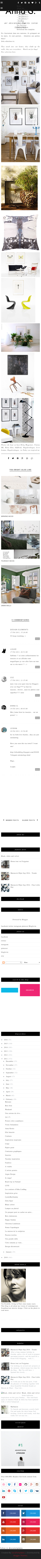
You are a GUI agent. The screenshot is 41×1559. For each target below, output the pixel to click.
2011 (6, 1059)
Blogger (25, 919)
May (8, 1088)
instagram (4, 944)
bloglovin (4, 952)
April (8, 1092)
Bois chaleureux (11, 1216)
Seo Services (21, 25)
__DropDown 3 (22, 19)
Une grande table (11, 1239)
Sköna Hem (9, 447)
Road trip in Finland (12, 1182)
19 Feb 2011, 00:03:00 (19, 708)
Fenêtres (8, 1163)
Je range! (8, 1178)
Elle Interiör (10, 1132)
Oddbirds (18, 447)
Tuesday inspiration (12, 1159)
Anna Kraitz (9, 1128)
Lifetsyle (25, 1316)
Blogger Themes (21, 1555)
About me (20, 8)
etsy (2, 956)
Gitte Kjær (9, 1201)
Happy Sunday (10, 1220)
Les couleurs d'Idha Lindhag (15, 1189)
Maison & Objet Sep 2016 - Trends (24, 873)
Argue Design (10, 1174)
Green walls (6, 606)
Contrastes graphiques (13, 1151)
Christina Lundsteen (12, 1223)
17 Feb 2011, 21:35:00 (19, 680)
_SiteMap (20, 21)
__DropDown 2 (22, 17)
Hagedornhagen (29, 447)
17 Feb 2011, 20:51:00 (19, 652)
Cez (12, 677)
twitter (3, 941)
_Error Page (21, 23)
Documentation (22, 27)
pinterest (4, 948)
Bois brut (8, 1106)
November (10, 1065)
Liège (7, 1144)
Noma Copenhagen (12, 1227)
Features (13, 1316)
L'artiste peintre (11, 1170)
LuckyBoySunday (11, 1197)
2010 (6, 1257)
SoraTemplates (18, 1553)
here (13, 52)
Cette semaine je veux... (14, 1243)
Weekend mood (7, 516)
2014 (6, 1047)
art (5, 23)
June (8, 1084)
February (9, 1099)
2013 (6, 1051)
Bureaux (8, 1102)
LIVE (7, 1185)
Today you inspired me (31, 450)
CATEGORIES (22, 10)
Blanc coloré (10, 1204)
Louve (13, 649)
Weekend (8, 1109)
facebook (4, 937)
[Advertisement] (18, 1015)
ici (13, 41)
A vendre (8, 1166)
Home (19, 6)
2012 (6, 1055)
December (10, 1061)
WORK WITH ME (23, 12)
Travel (4, 1323)
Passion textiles (11, 1235)
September (10, 1073)
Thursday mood (7, 561)
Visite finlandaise (11, 1125)
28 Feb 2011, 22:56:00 (19, 731)
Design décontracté (12, 1246)
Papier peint (9, 1147)
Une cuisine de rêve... (13, 1113)
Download (23, 1323)
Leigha (13, 728)
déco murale (14, 23)
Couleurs (8, 1136)
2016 (6, 1040)
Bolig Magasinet (27, 445)
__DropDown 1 (22, 14)
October (9, 1069)
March (8, 1095)
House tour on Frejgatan (20, 861)
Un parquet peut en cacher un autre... (19, 1212)
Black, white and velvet (10, 856)
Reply (37, 638)
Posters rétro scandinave (14, 1121)
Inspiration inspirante (13, 1140)
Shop (12, 1323)
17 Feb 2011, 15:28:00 (19, 632)
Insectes (8, 1155)
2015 (6, 1043)
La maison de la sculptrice (15, 1231)
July (8, 1080)
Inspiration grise (11, 1193)
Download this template (26, 29)
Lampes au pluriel (12, 1208)
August (9, 1076)
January (9, 1252)
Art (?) (7, 1117)
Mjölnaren (14, 1407)
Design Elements (19, 629)
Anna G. (14, 706)
